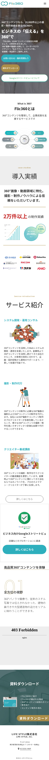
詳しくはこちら (24, 499)
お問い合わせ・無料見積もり (16, 58)
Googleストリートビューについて (24, 78)
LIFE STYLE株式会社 (24, 734)
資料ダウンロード (10, 68)
